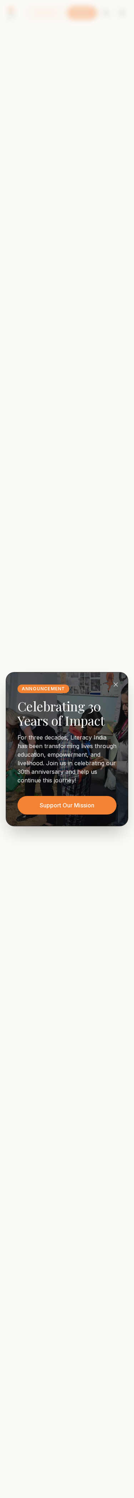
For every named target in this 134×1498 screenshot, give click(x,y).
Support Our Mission (67, 805)
